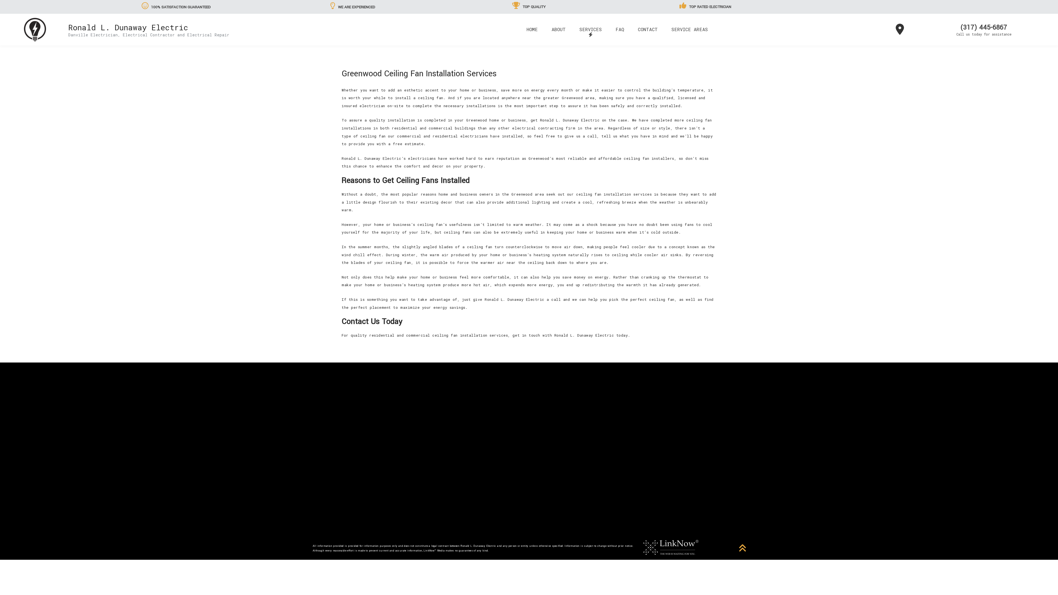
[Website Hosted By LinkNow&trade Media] (670, 547)
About (559, 29)
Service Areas (689, 29)
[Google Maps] (900, 31)
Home (532, 29)
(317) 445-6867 (983, 27)
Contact (648, 29)
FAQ (620, 29)
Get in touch (529, 467)
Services (590, 29)
